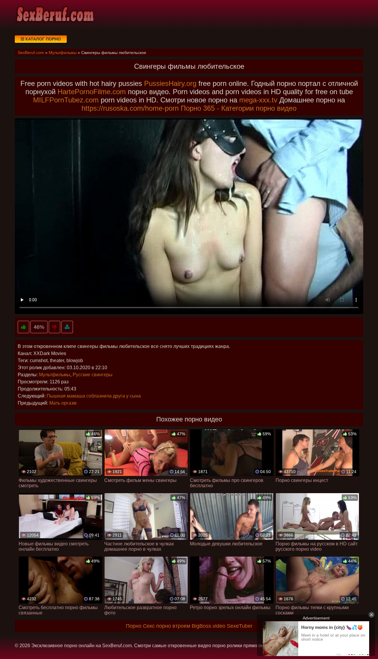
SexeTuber (239, 626)
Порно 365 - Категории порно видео (238, 108)
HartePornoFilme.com (92, 92)
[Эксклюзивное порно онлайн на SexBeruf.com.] (54, 15)
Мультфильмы (54, 374)
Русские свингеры (93, 374)
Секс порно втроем (166, 626)
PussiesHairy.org (170, 83)
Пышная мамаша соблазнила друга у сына (94, 395)
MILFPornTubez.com (66, 100)
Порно (133, 626)
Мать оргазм (62, 402)
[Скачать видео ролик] (67, 327)
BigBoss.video (208, 626)
